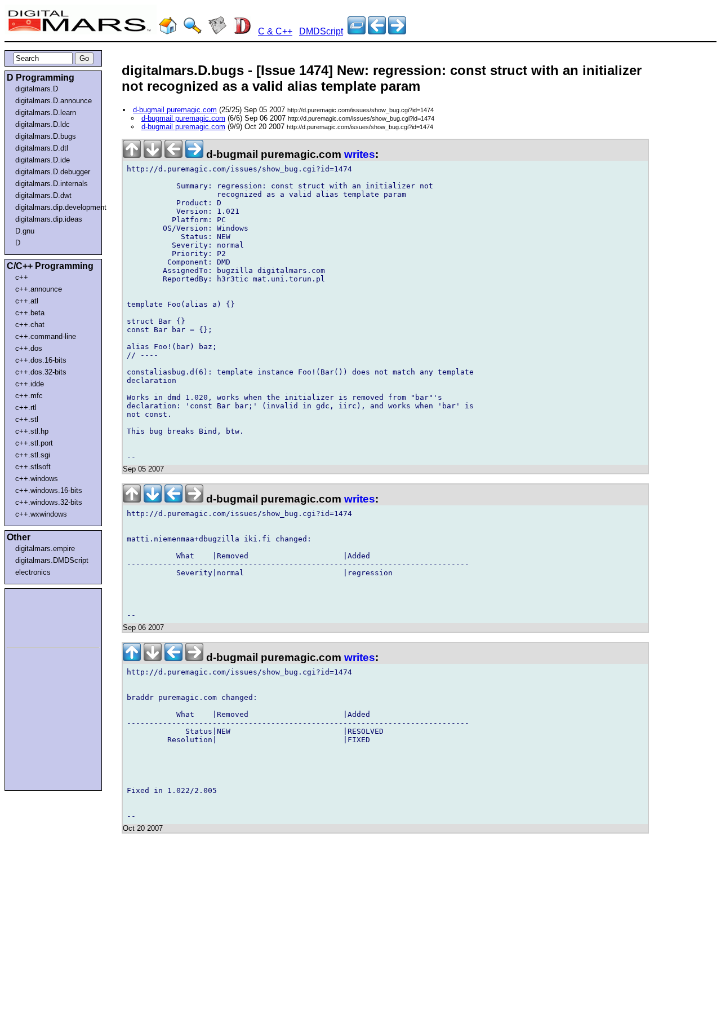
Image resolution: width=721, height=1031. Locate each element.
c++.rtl (26, 407)
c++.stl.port (34, 443)
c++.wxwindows (41, 514)
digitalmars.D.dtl (41, 148)
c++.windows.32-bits (48, 502)
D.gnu (24, 231)
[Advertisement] (40, 616)
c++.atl (26, 301)
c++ (21, 277)
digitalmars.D (36, 89)
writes (359, 154)
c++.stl (26, 419)
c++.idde (29, 384)
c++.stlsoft (33, 466)
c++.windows (36, 478)
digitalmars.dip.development (55, 207)
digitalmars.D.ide (42, 160)
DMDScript (321, 31)
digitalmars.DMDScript (51, 560)
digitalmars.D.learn (45, 112)
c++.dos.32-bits (40, 372)
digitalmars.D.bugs (45, 136)
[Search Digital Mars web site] (193, 31)
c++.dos (28, 348)
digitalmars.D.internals (51, 183)
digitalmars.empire (45, 548)
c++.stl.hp (31, 431)
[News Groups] (217, 31)
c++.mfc (29, 395)
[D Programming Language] (242, 31)
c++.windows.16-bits (48, 490)
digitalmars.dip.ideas (48, 219)
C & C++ (275, 31)
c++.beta (29, 313)
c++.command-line (45, 336)
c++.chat (29, 324)
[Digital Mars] (168, 31)
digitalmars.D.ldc (42, 124)
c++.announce (38, 289)
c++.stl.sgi (32, 455)
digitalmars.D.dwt (43, 195)
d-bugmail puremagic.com (175, 109)
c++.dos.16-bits (40, 360)
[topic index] (357, 31)
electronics (33, 572)
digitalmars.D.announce (53, 100)
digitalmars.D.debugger (52, 172)
